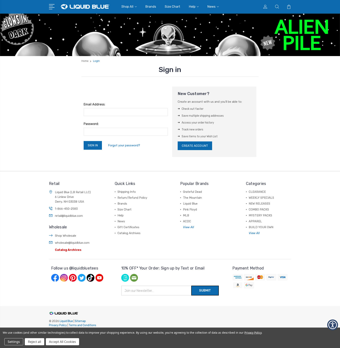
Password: (91, 124)
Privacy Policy (58, 325)
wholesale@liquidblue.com (72, 243)
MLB (186, 215)
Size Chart (172, 6)
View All (188, 227)
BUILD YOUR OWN (261, 227)
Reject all (34, 342)
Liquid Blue (190, 203)
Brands (150, 6)
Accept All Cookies (62, 342)
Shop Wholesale (65, 235)
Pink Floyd (190, 209)
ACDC (187, 221)
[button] (332, 324)
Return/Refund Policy (132, 197)
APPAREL (255, 221)
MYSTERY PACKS (260, 215)
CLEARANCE (257, 192)
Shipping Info (126, 192)
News (211, 6)
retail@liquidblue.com (69, 216)
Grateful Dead (192, 192)
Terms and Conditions (82, 325)
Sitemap (80, 321)
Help (192, 6)
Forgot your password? (124, 145)
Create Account (195, 146)
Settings (14, 342)
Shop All (127, 6)
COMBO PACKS (259, 209)
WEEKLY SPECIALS (261, 197)
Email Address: (94, 104)
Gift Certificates (128, 227)
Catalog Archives (68, 250)
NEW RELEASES (259, 203)
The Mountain (192, 197)
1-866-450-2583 (66, 208)
